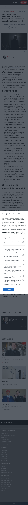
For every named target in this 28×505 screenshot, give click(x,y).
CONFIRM (8, 289)
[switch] (23, 242)
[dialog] (14, 252)
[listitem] (14, 238)
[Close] (25, 214)
